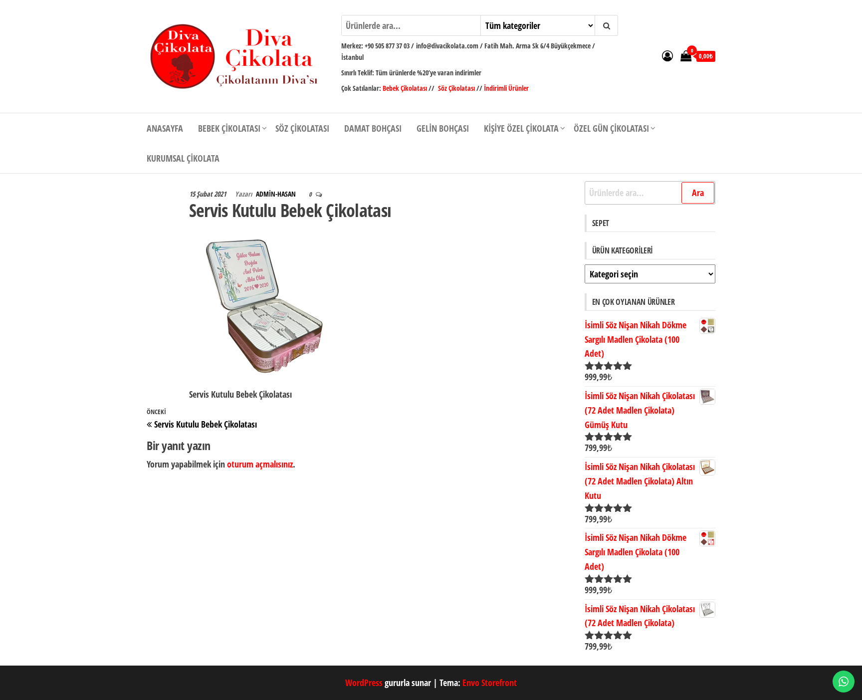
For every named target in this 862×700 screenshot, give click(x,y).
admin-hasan (276, 194)
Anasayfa (165, 128)
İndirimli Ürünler (506, 88)
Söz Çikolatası (456, 88)
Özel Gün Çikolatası (611, 128)
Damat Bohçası (373, 128)
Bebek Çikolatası (406, 88)
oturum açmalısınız (260, 464)
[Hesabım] (667, 55)
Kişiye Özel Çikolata (521, 128)
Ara (698, 193)
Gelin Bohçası (443, 128)
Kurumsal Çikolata (183, 158)
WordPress (364, 683)
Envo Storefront (489, 683)
